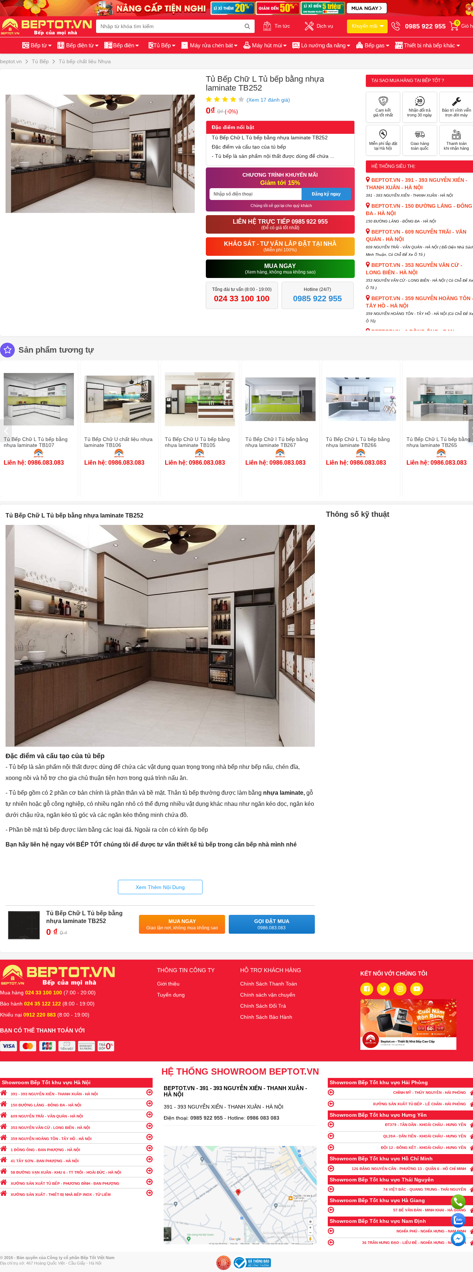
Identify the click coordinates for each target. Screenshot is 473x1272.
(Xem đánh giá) (268, 100)
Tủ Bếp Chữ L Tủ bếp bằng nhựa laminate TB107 (36, 442)
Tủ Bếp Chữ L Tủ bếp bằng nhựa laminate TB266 (358, 442)
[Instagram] (400, 989)
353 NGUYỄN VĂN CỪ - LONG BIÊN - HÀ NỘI (50, 1128)
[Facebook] (366, 989)
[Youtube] (416, 989)
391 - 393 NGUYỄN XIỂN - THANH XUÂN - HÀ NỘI (54, 1094)
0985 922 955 (207, 1118)
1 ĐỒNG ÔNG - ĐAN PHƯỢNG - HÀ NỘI (45, 1150)
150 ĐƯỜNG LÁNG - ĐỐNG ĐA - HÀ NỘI (46, 1105)
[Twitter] (383, 989)
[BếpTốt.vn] (48, 26)
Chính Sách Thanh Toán (268, 984)
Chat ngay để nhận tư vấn (458, 1238)
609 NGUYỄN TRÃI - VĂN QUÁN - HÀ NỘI (47, 1116)
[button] (427, 45)
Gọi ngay (458, 1201)
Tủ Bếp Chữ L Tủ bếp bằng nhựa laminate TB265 (438, 442)
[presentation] (6, 430)
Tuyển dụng (171, 995)
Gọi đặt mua (271, 924)
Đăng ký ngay (326, 194)
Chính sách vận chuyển (267, 995)
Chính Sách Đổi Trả (263, 1006)
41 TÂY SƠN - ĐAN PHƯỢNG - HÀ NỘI (45, 1161)
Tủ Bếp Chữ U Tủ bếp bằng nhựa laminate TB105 (197, 442)
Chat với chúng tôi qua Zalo (458, 1220)
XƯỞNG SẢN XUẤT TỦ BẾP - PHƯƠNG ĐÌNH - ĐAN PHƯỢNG (65, 1183)
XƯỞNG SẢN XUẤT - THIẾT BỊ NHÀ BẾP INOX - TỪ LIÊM (60, 1195)
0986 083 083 (263, 1118)
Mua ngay (182, 924)
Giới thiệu (168, 984)
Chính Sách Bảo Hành (266, 1017)
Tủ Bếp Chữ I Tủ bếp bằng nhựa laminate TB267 (276, 442)
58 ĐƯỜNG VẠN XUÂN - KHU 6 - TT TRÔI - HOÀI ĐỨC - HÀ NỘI (66, 1172)
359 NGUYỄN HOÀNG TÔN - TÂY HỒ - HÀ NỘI (51, 1139)
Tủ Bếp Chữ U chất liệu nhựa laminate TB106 (118, 442)
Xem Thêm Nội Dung (160, 887)
